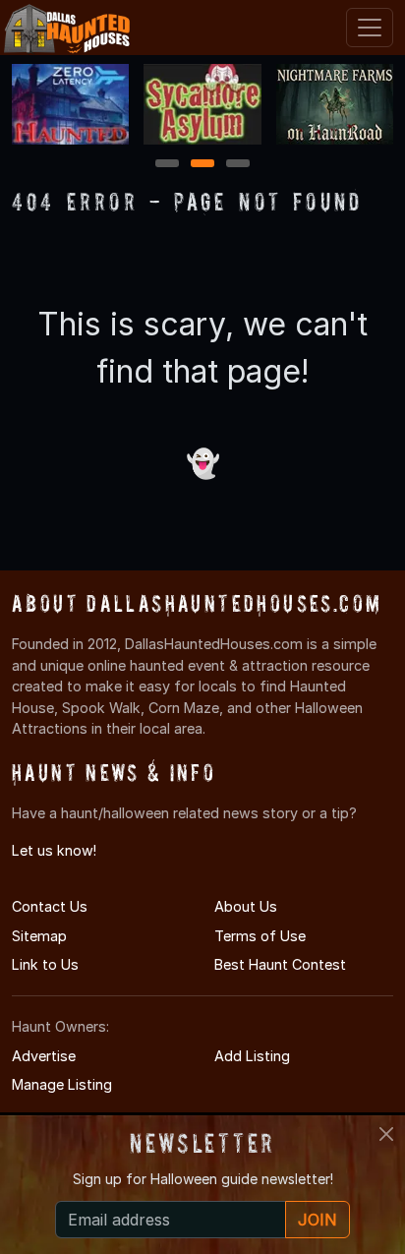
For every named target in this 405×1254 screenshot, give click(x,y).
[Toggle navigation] (369, 27)
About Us (245, 906)
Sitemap (39, 935)
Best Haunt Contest (280, 964)
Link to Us (45, 964)
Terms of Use (260, 935)
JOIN (317, 1219)
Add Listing (252, 1055)
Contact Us (49, 906)
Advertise (44, 1055)
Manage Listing (62, 1084)
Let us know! (54, 850)
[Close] (386, 1134)
